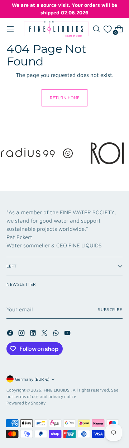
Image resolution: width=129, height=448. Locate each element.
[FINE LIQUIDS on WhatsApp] (56, 334)
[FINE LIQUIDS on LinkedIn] (33, 334)
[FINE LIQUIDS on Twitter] (45, 334)
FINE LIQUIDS (57, 390)
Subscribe (110, 309)
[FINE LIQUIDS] (56, 29)
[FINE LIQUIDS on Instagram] (22, 334)
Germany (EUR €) (32, 379)
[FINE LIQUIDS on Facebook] (10, 334)
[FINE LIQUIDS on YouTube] (68, 334)
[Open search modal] (96, 29)
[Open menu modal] (10, 29)
